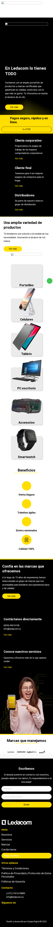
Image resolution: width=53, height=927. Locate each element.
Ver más (19, 158)
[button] (47, 9)
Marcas (5, 844)
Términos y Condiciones (15, 868)
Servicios (6, 839)
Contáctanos (8, 849)
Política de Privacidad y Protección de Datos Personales (26, 875)
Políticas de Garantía (13, 881)
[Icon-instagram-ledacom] (2, 908)
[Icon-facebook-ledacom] (7, 908)
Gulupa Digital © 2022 (37, 921)
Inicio (4, 829)
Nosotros (6, 834)
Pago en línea (11, 855)
